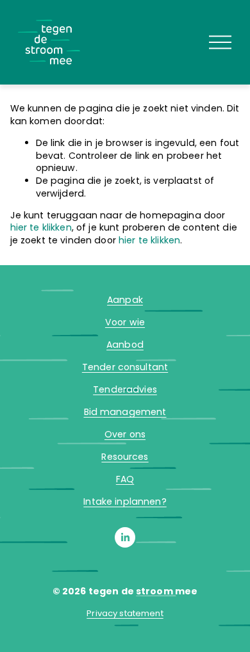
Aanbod (125, 345)
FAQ (125, 479)
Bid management (125, 412)
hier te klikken (41, 227)
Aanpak (125, 300)
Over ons (125, 434)
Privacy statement (125, 613)
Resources (124, 457)
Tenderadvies (125, 390)
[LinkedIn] (125, 537)
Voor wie (125, 322)
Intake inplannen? (124, 502)
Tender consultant (125, 367)
